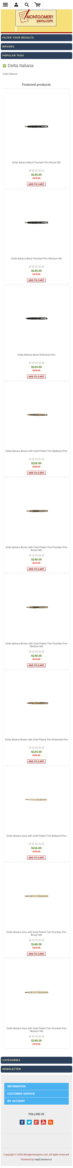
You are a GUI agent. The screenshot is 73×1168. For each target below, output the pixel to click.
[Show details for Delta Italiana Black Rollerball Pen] (36, 318)
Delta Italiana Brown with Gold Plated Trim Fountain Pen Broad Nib (36, 549)
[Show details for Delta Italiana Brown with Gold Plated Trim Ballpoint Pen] (36, 415)
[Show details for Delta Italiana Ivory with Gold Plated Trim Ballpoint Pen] (36, 799)
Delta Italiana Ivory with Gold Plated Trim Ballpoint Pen (36, 835)
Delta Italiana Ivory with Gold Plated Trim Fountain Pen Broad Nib (36, 933)
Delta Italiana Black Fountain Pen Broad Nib (36, 162)
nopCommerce (43, 1159)
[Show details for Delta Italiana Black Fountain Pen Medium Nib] (36, 222)
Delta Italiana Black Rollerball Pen (36, 354)
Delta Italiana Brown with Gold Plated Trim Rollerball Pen (36, 739)
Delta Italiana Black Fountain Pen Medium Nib (36, 258)
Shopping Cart (37, 4)
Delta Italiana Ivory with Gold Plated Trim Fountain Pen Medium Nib (36, 1030)
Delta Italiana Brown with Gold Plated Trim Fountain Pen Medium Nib (36, 645)
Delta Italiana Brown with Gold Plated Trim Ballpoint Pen (36, 451)
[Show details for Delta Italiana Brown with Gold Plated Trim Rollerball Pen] (36, 703)
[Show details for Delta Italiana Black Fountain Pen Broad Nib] (36, 126)
